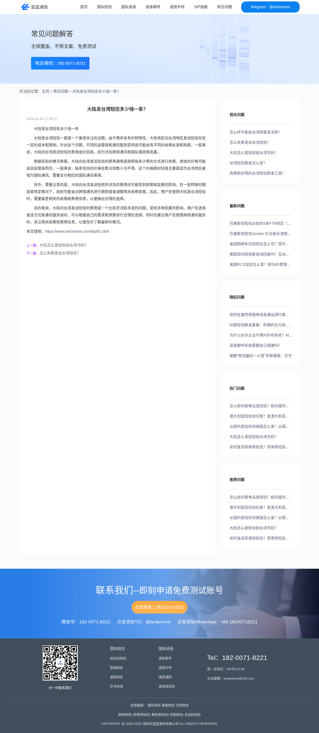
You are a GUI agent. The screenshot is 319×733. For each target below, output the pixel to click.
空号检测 (116, 686)
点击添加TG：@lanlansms (143, 621)
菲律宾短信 (141, 714)
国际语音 (128, 7)
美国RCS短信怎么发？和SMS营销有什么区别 (268, 265)
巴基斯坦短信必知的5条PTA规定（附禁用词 (266, 223)
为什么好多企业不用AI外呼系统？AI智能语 (265, 335)
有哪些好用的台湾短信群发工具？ (258, 173)
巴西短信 (182, 705)
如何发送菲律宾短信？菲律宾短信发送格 (263, 447)
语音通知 (165, 677)
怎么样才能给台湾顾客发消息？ (256, 132)
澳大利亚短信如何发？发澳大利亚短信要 (263, 416)
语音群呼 (152, 7)
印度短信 (176, 714)
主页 (45, 91)
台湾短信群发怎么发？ (248, 163)
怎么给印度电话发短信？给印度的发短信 (263, 406)
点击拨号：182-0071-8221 (159, 607)
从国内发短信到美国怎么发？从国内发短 (263, 426)
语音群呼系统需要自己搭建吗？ (256, 345)
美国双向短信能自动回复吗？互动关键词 (263, 254)
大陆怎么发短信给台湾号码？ (63, 245)
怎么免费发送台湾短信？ (60, 253)
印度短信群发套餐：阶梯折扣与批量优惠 (263, 325)
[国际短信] (33, 7)
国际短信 (104, 7)
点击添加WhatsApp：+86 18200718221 (217, 621)
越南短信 (124, 714)
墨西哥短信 (159, 714)
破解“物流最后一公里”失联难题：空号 (261, 356)
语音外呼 (177, 7)
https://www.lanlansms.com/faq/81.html (77, 231)
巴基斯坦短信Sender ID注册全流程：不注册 (266, 234)
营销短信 (116, 668)
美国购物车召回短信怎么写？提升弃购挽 (263, 244)
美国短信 (168, 705)
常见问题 (224, 7)
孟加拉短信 (192, 714)
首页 (84, 7)
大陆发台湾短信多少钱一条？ (96, 91)
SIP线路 (201, 7)
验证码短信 (118, 658)
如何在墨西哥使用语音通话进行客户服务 (263, 315)
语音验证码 (167, 686)
